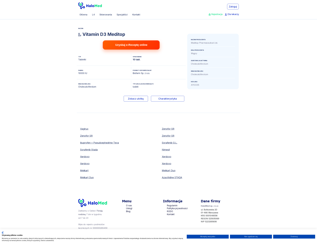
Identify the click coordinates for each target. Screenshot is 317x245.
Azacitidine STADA (172, 177)
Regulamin (172, 205)
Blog (128, 211)
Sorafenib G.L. (169, 142)
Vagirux (84, 128)
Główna (83, 14)
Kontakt (136, 14)
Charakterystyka (167, 98)
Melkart (84, 170)
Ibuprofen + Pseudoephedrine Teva (99, 142)
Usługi (129, 208)
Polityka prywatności (177, 208)
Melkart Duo (168, 170)
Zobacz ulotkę (136, 98)
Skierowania (105, 14)
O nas (129, 205)
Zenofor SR (168, 128)
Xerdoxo (85, 156)
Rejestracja (217, 14)
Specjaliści (122, 14)
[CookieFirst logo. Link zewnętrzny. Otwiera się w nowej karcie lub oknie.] (3, 233)
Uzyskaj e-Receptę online (131, 44)
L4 (93, 14)
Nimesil (166, 149)
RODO (170, 211)
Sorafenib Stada (89, 149)
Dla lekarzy (233, 14)
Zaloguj (233, 6)
